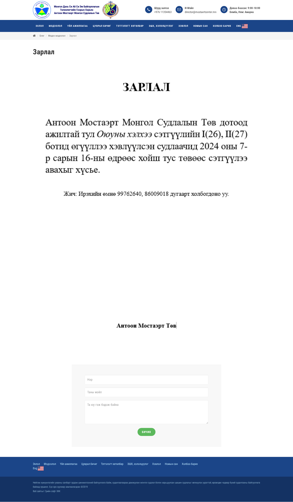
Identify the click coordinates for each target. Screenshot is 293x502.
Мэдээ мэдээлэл (56, 35)
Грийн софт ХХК (52, 491)
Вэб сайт (37, 491)
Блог (42, 35)
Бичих (146, 432)
